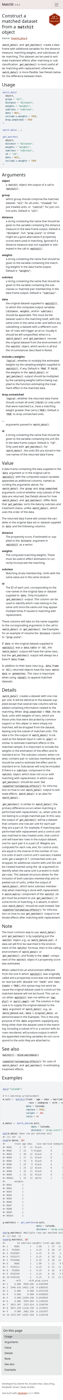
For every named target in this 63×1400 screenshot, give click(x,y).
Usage (8, 1336)
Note (7, 1358)
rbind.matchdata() (28, 1055)
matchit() (12, 188)
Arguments (11, 1342)
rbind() (21, 677)
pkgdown (23, 1393)
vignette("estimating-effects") (22, 786)
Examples (10, 1369)
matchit (20, 1099)
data (5, 1089)
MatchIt (8, 4)
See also (10, 1364)
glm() (49, 739)
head (5, 1140)
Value (8, 1347)
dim (5, 1133)
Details (9, 1353)
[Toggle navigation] (56, 4)
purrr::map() (21, 1001)
